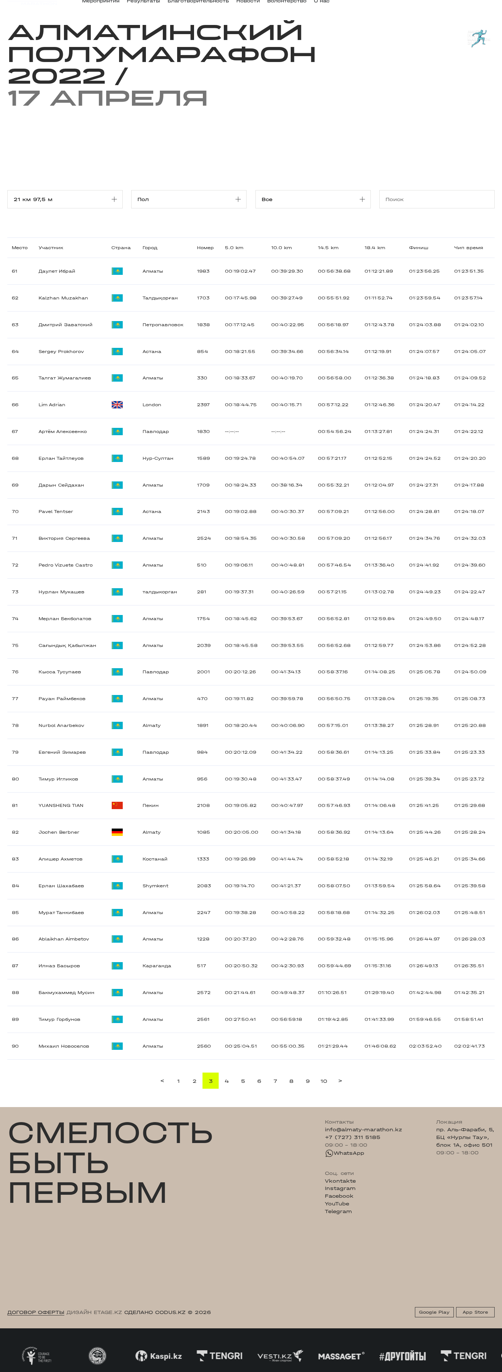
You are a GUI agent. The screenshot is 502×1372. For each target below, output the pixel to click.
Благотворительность (198, 6)
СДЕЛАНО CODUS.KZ (155, 1312)
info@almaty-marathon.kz (363, 1129)
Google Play (434, 1312)
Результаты (143, 6)
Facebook (339, 1196)
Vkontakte (340, 1181)
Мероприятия (100, 6)
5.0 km (234, 247)
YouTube (337, 1204)
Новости (248, 6)
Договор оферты (35, 1312)
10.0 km (281, 247)
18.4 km (375, 247)
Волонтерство (286, 6)
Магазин (423, 6)
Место (20, 247)
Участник (51, 247)
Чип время (468, 247)
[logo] (32, 6)
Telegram (338, 1211)
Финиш (418, 247)
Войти (486, 6)
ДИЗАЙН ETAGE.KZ (94, 1312)
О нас (322, 6)
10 (323, 1081)
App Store (475, 1312)
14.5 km (328, 247)
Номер (205, 247)
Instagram (340, 1188)
